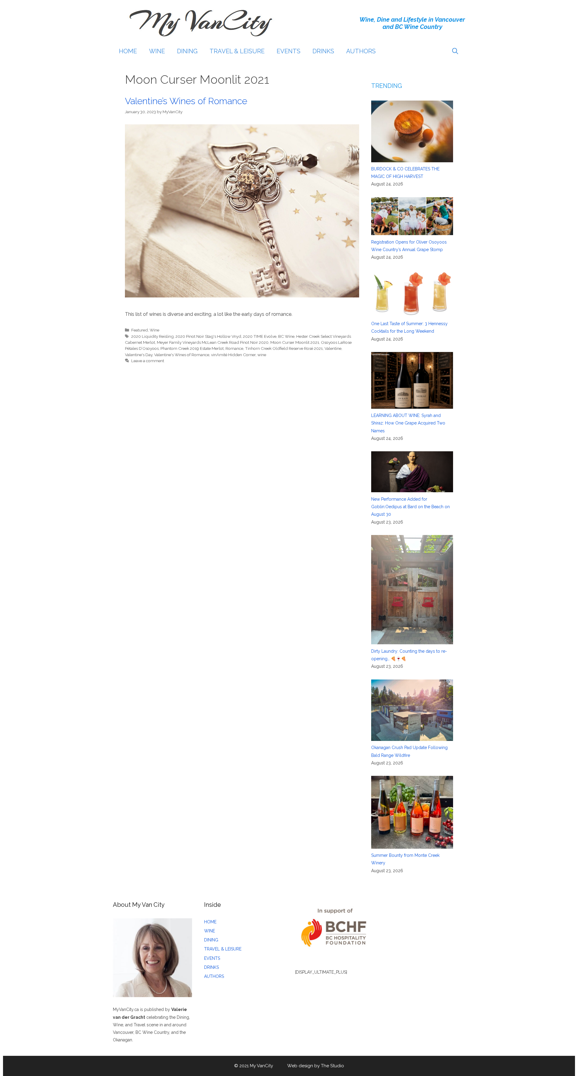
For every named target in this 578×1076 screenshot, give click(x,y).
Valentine (333, 348)
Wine (154, 330)
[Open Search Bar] (455, 51)
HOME (128, 51)
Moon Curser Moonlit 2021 (294, 342)
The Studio (332, 1065)
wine (261, 354)
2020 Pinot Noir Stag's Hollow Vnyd (208, 336)
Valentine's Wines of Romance (181, 354)
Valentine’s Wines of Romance (186, 101)
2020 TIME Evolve (259, 336)
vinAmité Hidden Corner (233, 354)
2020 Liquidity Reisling (152, 336)
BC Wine (286, 336)
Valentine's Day (138, 354)
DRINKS (323, 51)
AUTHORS (361, 51)
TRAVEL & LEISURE (237, 51)
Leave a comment (147, 360)
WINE (157, 51)
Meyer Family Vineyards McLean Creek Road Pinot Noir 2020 (213, 342)
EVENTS (288, 51)
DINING (187, 51)
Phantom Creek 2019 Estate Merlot (192, 348)
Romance (234, 348)
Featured (139, 330)
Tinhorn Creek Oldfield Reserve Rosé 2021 (284, 348)
